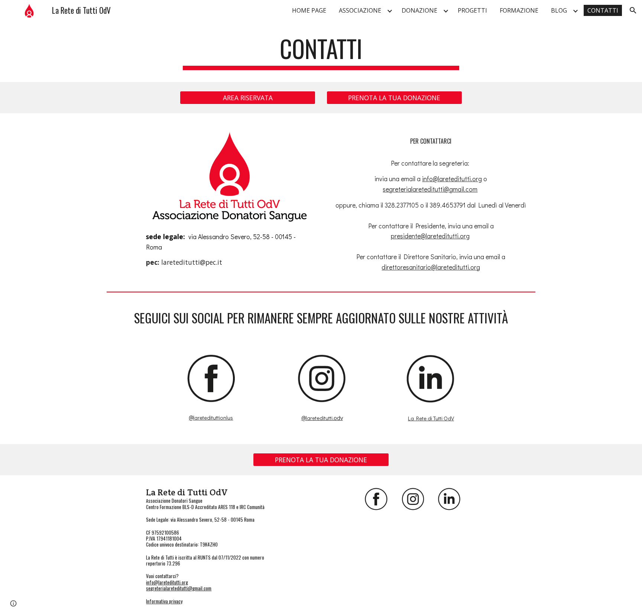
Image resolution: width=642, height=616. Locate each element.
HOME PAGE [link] (309, 10)
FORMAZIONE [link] (519, 10)
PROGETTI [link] (472, 10)
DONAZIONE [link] (419, 10)
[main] (321, 52)
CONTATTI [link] (602, 10)
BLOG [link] (559, 10)
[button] (633, 10)
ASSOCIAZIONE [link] (360, 10)
